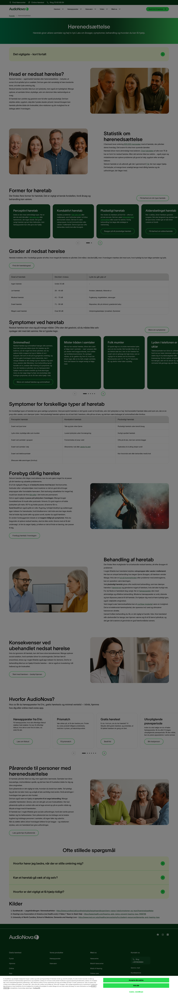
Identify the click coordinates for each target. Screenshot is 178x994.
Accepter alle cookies (136, 980)
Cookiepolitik (36, 988)
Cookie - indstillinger (136, 992)
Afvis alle (136, 985)
